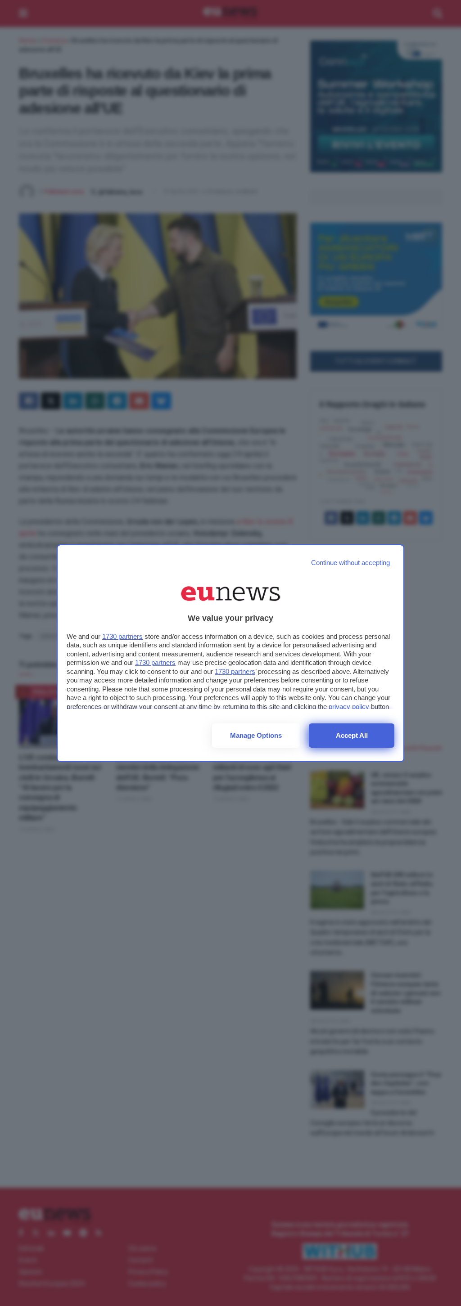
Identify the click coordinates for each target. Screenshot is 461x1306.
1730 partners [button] (122, 636)
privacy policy (349, 706)
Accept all (352, 735)
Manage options (256, 735)
